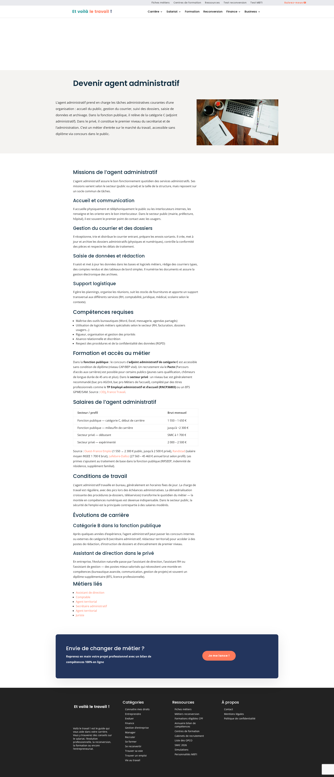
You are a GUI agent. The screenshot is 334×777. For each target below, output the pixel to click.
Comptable (83, 597)
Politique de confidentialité (239, 718)
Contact (228, 709)
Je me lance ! (219, 656)
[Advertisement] (167, 44)
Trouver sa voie (134, 750)
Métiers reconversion (187, 714)
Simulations (181, 749)
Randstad (179, 451)
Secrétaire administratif (91, 606)
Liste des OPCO (183, 740)
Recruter (130, 737)
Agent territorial (86, 602)
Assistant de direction (90, 592)
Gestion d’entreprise (137, 727)
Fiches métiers (161, 2)
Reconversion (212, 12)
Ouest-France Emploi (98, 451)
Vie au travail (132, 760)
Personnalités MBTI (186, 754)
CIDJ (103, 392)
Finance (231, 12)
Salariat (172, 12)
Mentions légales (234, 714)
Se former (131, 741)
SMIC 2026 (181, 745)
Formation (192, 12)
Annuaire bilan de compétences (185, 725)
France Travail (116, 392)
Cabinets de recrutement (189, 736)
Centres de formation (187, 2)
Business (251, 12)
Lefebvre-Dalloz (119, 456)
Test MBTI (256, 2)
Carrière (153, 12)
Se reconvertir (133, 746)
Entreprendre (133, 714)
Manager (130, 732)
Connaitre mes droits (137, 709)
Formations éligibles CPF (189, 718)
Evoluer (129, 718)
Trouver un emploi (136, 755)
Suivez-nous (293, 2)
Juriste (80, 615)
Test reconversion (235, 2)
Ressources (212, 2)
